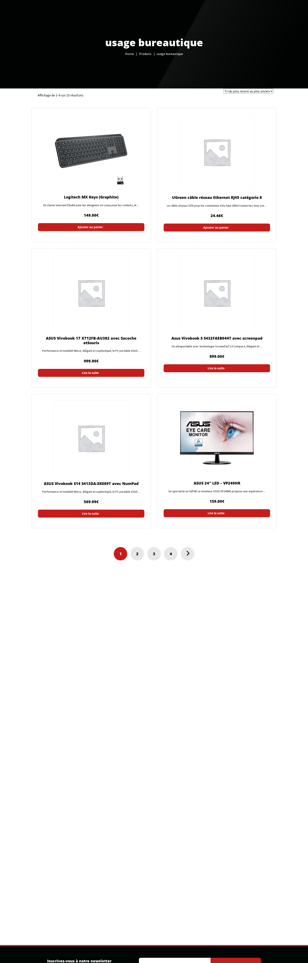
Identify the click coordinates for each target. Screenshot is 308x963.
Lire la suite (90, 373)
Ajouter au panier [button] (90, 227)
